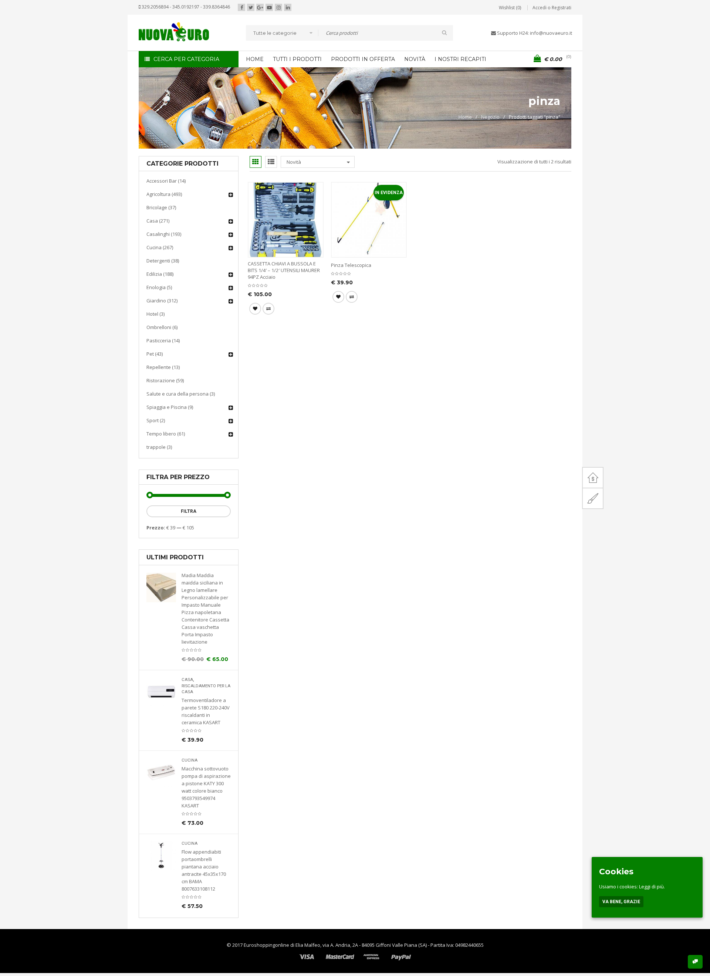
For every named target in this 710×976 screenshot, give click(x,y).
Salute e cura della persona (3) (180, 393)
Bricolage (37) (161, 207)
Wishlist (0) (510, 7)
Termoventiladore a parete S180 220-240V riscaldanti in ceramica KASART (206, 711)
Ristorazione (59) (165, 380)
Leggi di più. (652, 886)
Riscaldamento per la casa (206, 689)
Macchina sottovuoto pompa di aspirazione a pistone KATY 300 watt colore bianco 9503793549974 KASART (206, 787)
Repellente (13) (163, 367)
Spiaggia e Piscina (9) (169, 407)
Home (465, 116)
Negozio (490, 116)
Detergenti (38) (162, 260)
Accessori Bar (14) (166, 180)
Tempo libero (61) (165, 433)
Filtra (188, 511)
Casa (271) (157, 220)
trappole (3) (159, 447)
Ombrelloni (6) (162, 327)
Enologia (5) (159, 287)
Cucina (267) (159, 247)
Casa (187, 679)
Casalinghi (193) (163, 234)
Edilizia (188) (159, 274)
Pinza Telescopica (351, 265)
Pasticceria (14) (163, 340)
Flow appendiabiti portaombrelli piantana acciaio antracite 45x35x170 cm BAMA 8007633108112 (204, 870)
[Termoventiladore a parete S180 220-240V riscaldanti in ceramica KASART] (161, 691)
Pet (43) (154, 353)
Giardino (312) (162, 300)
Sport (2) (155, 420)
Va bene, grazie (621, 901)
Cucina (189, 760)
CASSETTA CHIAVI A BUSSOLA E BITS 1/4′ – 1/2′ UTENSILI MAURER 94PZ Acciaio (284, 270)
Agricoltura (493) (164, 194)
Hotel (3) (155, 314)
